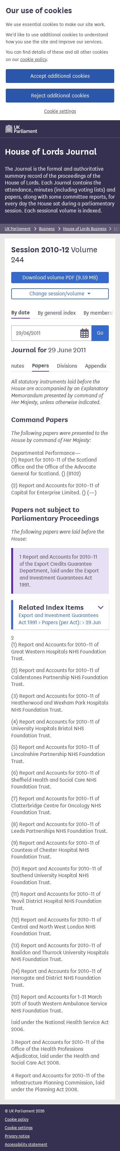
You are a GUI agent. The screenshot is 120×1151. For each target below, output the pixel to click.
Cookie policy (16, 1119)
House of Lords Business (85, 228)
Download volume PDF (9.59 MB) (60, 277)
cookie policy (33, 59)
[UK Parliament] (21, 129)
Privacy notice (17, 1136)
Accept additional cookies (60, 76)
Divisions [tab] (67, 366)
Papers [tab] (40, 366)
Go (100, 333)
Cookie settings (60, 111)
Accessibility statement (26, 1144)
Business (47, 228)
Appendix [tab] (95, 366)
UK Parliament (18, 228)
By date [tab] (20, 313)
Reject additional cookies (60, 96)
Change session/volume (57, 294)
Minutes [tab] (15, 366)
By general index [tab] (57, 313)
